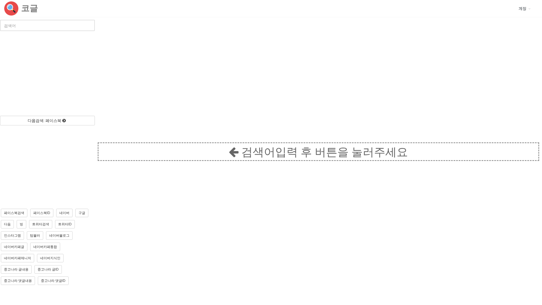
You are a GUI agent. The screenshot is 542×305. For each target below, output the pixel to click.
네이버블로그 (59, 235)
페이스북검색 (14, 212)
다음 (7, 224)
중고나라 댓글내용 (18, 280)
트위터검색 (40, 224)
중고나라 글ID (48, 269)
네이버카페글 (14, 246)
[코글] (11, 8)
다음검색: (44, 120)
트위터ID (65, 224)
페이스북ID (41, 212)
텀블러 (35, 235)
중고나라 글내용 (16, 269)
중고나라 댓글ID (53, 280)
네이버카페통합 (45, 246)
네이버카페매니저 (17, 258)
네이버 (64, 212)
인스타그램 (12, 235)
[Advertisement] (47, 73)
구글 (81, 212)
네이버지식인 (50, 258)
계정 (522, 8)
